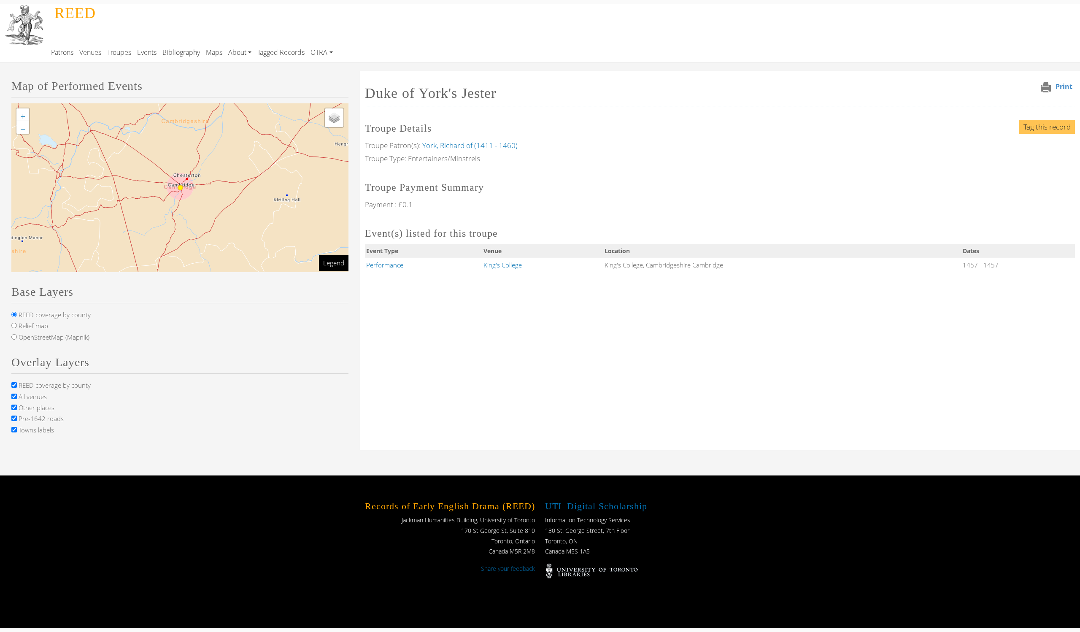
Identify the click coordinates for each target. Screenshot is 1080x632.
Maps (214, 52)
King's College (502, 265)
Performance (384, 265)
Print (1064, 86)
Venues (90, 52)
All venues (32, 396)
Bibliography (181, 52)
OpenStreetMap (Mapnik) (53, 337)
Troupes (119, 52)
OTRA (318, 52)
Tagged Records (281, 52)
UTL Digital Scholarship (596, 506)
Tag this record (1047, 127)
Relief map (32, 325)
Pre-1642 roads (40, 418)
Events (147, 52)
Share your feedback (508, 568)
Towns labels (35, 430)
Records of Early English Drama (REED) (450, 506)
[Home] (25, 10)
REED (75, 13)
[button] (22, 114)
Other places (35, 407)
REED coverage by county (54, 315)
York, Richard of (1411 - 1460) (470, 145)
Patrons (62, 52)
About (237, 52)
